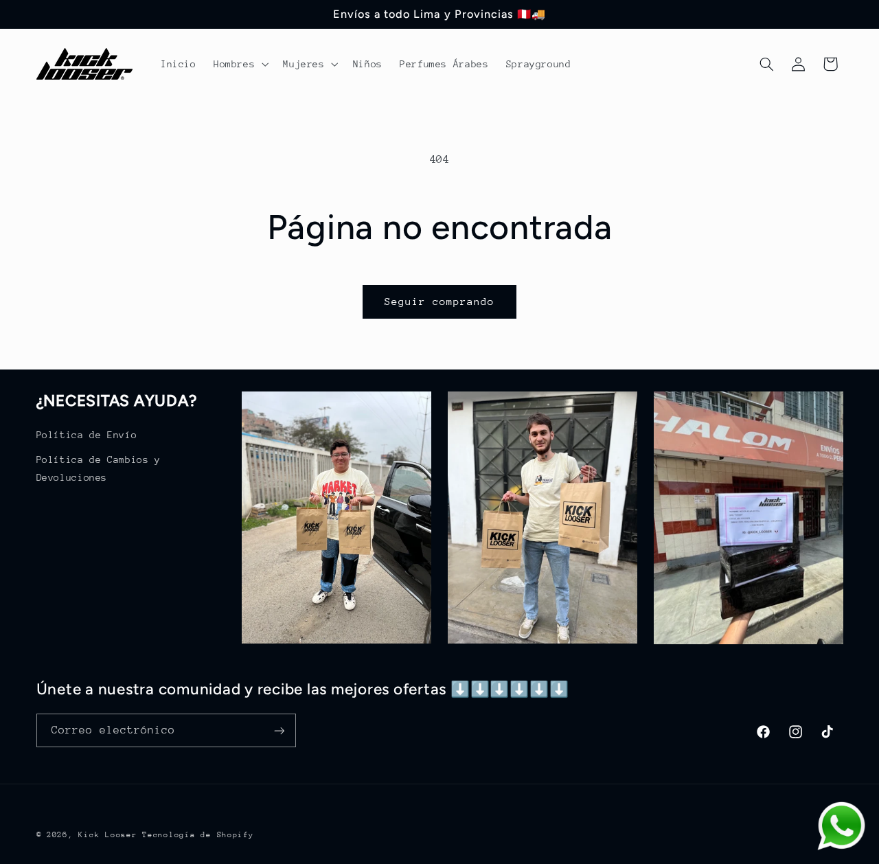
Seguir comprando (440, 301)
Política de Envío (86, 434)
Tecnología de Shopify (197, 834)
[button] (239, 64)
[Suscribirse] (279, 730)
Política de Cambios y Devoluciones (98, 468)
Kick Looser (107, 834)
